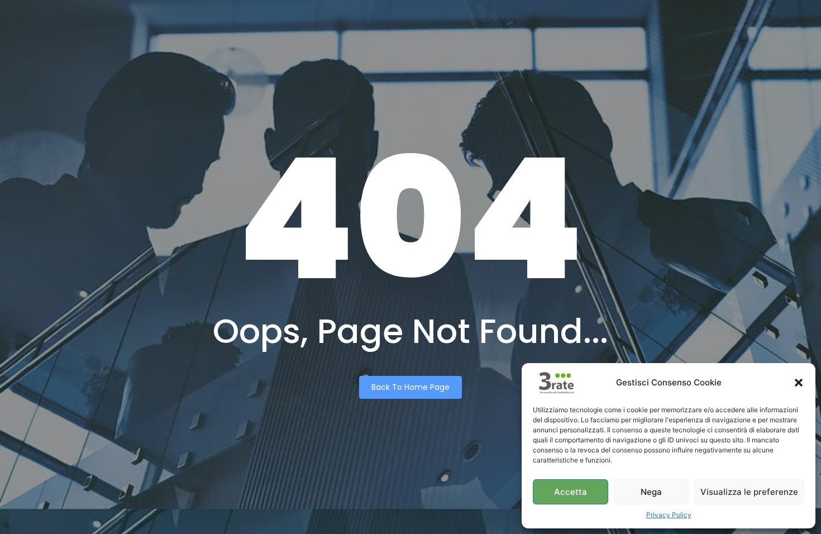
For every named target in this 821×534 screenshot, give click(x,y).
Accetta (570, 492)
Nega (651, 492)
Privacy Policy (668, 515)
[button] (798, 382)
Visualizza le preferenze (749, 492)
